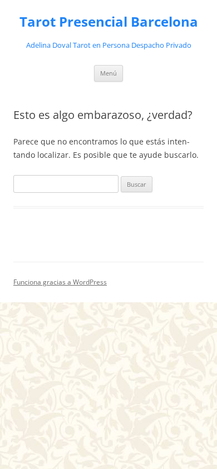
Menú (108, 73)
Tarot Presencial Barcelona (108, 22)
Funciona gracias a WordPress (60, 282)
